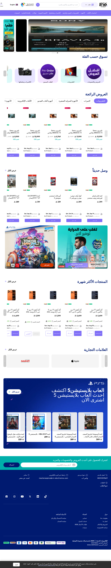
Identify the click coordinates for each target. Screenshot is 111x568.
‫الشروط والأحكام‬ (103, 524)
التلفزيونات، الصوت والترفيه (71, 13)
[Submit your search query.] (38, 5)
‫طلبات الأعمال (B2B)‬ (81, 524)
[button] (90, 427)
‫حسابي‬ (85, 518)
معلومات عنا (104, 518)
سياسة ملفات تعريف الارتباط (46, 565)
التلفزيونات (100, 101)
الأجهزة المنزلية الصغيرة (68, 101)
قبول (16, 565)
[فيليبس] (72, 361)
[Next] (4, 361)
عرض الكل (11, 170)
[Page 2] (57, 52)
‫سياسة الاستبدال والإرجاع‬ (58, 518)
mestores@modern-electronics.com (53, 478)
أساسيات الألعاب (92, 13)
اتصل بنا (105, 521)
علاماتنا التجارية (26, 13)
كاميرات (87, 101)
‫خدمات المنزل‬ (82, 521)
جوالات (34, 13)
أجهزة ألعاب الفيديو (45, 101)
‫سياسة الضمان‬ (61, 521)
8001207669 (102, 478)
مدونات (84, 527)
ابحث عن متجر (24, 478)
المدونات (17, 13)
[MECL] (103, 4)
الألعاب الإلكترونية (25, 101)
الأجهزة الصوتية (42, 13)
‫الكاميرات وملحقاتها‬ (55, 13)
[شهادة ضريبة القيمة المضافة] (41, 542)
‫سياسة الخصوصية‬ (102, 527)
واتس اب (85, 478)
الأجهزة (83, 13)
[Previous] (106, 361)
